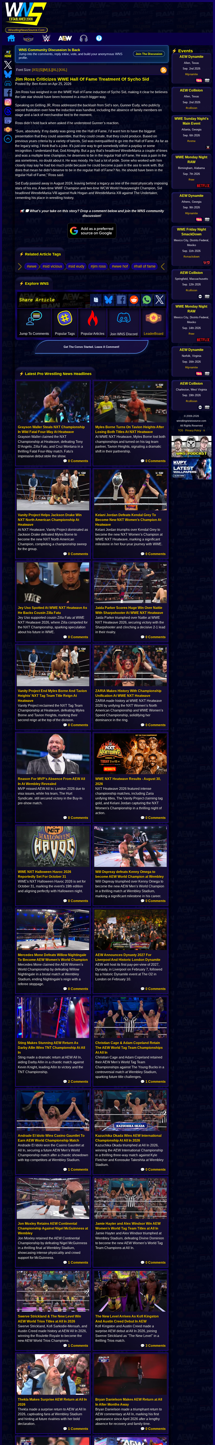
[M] (45, 70)
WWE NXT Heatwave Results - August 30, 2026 (128, 781)
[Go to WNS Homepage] (26, 14)
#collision (191, 108)
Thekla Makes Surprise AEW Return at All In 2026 (52, 1402)
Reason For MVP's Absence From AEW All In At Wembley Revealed (51, 781)
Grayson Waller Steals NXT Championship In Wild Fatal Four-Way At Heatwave (51, 429)
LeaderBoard (153, 333)
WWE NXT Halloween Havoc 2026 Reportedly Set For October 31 (44, 874)
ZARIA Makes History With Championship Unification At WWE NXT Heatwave (128, 693)
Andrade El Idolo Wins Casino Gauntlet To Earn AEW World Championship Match (51, 1138)
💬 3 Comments (153, 1345)
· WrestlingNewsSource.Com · (26, 30)
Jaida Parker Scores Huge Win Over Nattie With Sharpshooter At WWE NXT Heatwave (129, 610)
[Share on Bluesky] (108, 300)
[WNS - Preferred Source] (92, 230)
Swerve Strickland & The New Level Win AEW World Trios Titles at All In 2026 (49, 1319)
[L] (50, 70)
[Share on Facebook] (121, 300)
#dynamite (191, 74)
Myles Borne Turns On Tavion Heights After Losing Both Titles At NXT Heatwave (129, 429)
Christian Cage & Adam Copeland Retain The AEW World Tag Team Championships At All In (129, 1047)
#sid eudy (76, 266)
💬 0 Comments (75, 461)
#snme (191, 141)
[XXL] (63, 70)
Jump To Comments (34, 333)
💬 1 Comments (153, 1081)
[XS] (35, 70)
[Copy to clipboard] (96, 300)
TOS (180, 430)
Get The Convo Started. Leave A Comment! (91, 346)
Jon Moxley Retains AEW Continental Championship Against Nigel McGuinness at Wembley (53, 1228)
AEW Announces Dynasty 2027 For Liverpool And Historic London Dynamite (127, 957)
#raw (191, 179)
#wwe (32, 266)
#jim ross (98, 266)
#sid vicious (52, 266)
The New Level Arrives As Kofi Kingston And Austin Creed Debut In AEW (127, 1319)
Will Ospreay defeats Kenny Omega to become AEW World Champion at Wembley (129, 874)
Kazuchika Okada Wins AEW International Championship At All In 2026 (128, 1138)
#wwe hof (120, 266)
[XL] (55, 70)
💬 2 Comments (75, 1081)
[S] (41, 70)
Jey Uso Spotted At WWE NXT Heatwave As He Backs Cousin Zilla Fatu (52, 610)
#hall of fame (145, 266)
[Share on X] (159, 300)
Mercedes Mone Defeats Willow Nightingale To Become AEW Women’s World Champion (53, 957)
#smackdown (191, 256)
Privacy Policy (193, 430)
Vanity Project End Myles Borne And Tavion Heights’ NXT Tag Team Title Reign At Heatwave (52, 695)
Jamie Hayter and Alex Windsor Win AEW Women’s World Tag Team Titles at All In (128, 1226)
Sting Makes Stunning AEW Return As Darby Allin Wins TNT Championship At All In (51, 1047)
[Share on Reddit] (134, 300)
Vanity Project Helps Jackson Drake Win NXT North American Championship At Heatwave (50, 519)
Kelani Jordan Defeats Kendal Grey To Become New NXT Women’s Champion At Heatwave (128, 519)
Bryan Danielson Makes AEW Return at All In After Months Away (128, 1402)
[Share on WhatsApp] (147, 300)
